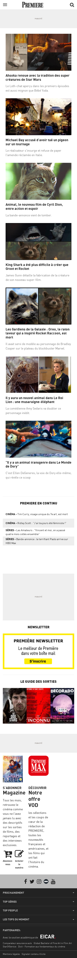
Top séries (10, 901)
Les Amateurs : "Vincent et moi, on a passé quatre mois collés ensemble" (35, 532)
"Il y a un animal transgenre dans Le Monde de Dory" (38, 464)
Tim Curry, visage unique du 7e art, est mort (37, 514)
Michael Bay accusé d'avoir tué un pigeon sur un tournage (37, 142)
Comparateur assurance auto (17, 943)
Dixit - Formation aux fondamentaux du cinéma (41, 946)
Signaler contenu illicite (33, 954)
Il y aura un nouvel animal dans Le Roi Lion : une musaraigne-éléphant (34, 400)
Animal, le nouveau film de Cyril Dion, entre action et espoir (34, 207)
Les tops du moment (16, 919)
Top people (10, 910)
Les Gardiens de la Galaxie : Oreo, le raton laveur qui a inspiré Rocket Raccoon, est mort (38, 333)
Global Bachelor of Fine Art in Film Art (53, 943)
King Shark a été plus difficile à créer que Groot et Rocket (37, 267)
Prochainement (13, 892)
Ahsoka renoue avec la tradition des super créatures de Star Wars (38, 77)
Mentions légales (11, 954)
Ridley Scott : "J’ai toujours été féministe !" (36, 523)
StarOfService (9, 946)
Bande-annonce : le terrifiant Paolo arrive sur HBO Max (37, 541)
